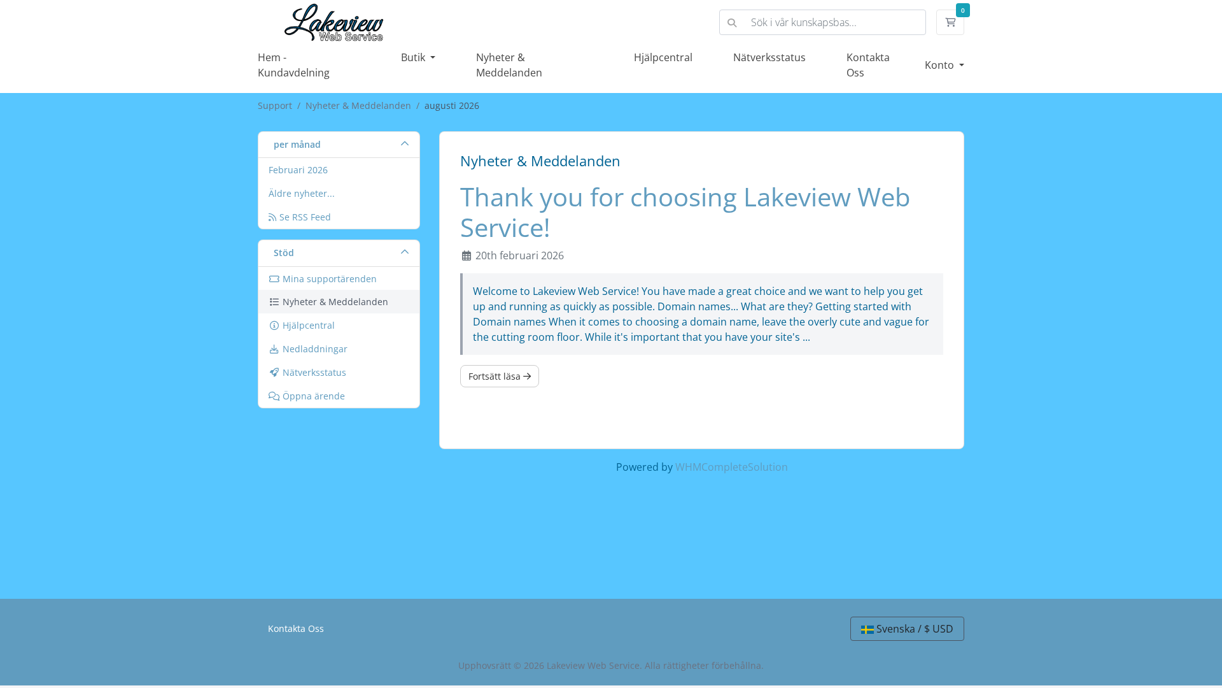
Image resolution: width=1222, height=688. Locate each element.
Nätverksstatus (769, 57)
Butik (414, 57)
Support (275, 105)
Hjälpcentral (663, 57)
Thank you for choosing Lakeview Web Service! (685, 212)
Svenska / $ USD (913, 629)
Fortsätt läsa (495, 376)
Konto (941, 65)
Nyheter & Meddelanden (358, 105)
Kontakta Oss (296, 628)
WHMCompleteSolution (731, 467)
